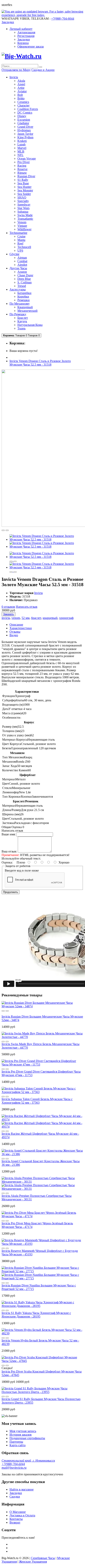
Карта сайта (17, 1445)
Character (23, 105)
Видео (13, 635)
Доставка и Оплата (22, 1515)
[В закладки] (3, 530)
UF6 (20, 250)
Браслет (22, 317)
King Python (25, 137)
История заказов (20, 1434)
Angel (21, 84)
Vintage (22, 225)
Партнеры (16, 1441)
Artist (20, 87)
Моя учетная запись (22, 1431)
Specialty (23, 201)
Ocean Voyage (26, 158)
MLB (20, 151)
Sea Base (23, 183)
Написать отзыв (26, 606)
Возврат (14, 1522)
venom (15, 618)
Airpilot (22, 264)
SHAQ (21, 197)
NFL (20, 155)
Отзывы (14, 631)
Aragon (22, 271)
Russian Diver (26, 176)
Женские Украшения (33, 1561)
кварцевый (50, 618)
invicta (6, 618)
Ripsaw (22, 172)
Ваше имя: (9, 834)
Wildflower (24, 229)
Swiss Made (25, 215)
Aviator (22, 91)
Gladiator (23, 123)
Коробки (23, 296)
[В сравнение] (7, 530)
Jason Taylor (25, 133)
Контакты (16, 1519)
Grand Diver (25, 126)
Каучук (22, 321)
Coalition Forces (27, 109)
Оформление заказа (30, 46)
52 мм (25, 618)
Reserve (22, 169)
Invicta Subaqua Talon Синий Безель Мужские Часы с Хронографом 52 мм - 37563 (37, 1100)
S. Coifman (24, 282)
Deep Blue (24, 278)
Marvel (21, 148)
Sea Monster (25, 190)
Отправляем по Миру (16, 70)
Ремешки (23, 300)
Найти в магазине (21, 1489)
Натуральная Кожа (29, 324)
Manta (21, 240)
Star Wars (23, 208)
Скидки (14, 1496)
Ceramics (23, 102)
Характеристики (20, 628)
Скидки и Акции (43, 70)
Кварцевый (25, 307)
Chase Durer (25, 275)
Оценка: (7, 862)
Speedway (23, 204)
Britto (21, 98)
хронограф (66, 618)
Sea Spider (24, 194)
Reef (20, 243)
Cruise (21, 236)
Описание (16, 624)
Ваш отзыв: (9, 851)
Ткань (21, 328)
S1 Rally (22, 179)
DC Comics (24, 112)
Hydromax (24, 130)
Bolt (20, 95)
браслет (36, 618)
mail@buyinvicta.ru (14, 1467)
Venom (21, 222)
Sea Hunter (24, 186)
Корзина (23, 43)
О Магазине (17, 1512)
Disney (21, 116)
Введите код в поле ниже (22, 870)
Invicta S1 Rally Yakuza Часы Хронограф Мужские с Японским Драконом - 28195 (36, 1314)
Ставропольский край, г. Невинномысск (28, 1460)
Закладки (23, 39)
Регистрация (25, 36)
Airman (22, 257)
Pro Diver (23, 162)
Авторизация (26, 32)
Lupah (21, 144)
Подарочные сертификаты (27, 1438)
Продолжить (10, 892)
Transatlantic (25, 218)
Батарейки (24, 293)
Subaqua (22, 211)
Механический (27, 310)
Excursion (23, 119)
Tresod (21, 286)
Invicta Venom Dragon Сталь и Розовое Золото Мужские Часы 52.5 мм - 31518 (40, 362)
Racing (21, 165)
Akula (21, 80)
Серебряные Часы (43, 1558)
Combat (22, 261)
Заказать (8, 614)
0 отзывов (8, 606)
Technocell (24, 247)
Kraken (22, 141)
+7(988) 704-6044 (13, 1464)
